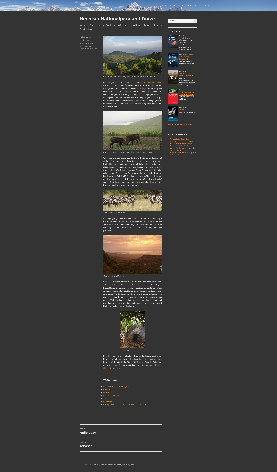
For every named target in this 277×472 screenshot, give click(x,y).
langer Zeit (113, 82)
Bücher (172, 5)
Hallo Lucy (107, 401)
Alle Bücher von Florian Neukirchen (180, 125)
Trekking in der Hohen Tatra (179, 139)
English (206, 5)
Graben (141, 88)
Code (180, 5)
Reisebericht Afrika (86, 43)
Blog (196, 5)
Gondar (106, 392)
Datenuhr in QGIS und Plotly (179, 146)
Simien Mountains (111, 395)
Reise (91, 48)
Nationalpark (84, 48)
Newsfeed (125, 465)
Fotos (188, 5)
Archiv (132, 465)
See (95, 48)
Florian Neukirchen (86, 37)
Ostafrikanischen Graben (151, 82)
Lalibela (106, 389)
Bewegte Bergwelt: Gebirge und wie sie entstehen (124, 405)
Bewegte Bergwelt (185, 38)
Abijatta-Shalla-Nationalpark (116, 386)
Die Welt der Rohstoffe (186, 76)
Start (164, 5)
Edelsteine (182, 110)
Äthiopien (83, 46)
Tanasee (106, 398)
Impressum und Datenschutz (111, 465)
